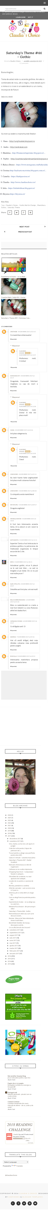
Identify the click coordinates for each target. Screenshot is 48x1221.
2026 (9, 815)
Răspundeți (13, 339)
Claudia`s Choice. (28, 1193)
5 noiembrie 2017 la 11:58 (27, 405)
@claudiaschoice (11, 1175)
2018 (9, 833)
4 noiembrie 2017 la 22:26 (24, 430)
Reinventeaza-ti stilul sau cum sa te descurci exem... (21, 915)
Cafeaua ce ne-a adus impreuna (20, 869)
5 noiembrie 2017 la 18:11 (23, 562)
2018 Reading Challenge (19, 1127)
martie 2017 (14, 948)
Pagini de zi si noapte (16, 1083)
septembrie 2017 (15, 933)
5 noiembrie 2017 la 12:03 (27, 452)
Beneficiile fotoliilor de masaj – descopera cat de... (20, 924)
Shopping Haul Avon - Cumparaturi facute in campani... (21, 873)
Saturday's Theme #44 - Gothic (20, 911)
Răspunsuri (16, 346)
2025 (9, 818)
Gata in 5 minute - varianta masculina (22, 858)
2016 (9, 956)
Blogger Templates (32, 1197)
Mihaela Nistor (15, 519)
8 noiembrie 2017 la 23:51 (26, 656)
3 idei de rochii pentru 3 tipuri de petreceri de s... (20, 849)
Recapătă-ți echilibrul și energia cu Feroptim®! (19, 1086)
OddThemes (14, 1197)
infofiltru (14, 505)
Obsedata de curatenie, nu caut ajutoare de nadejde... (20, 877)
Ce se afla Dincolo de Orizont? (19, 927)
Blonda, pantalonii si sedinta (19, 886)
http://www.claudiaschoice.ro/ (23, 182)
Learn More (21, 17)
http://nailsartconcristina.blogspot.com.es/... (28, 170)
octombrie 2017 (15, 930)
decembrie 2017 (15, 839)
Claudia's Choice (22, 352)
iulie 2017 (13, 938)
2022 (9, 823)
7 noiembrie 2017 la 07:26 (25, 637)
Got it (30, 17)
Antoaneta (14, 540)
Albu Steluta (15, 584)
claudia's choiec (12, 205)
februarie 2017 (15, 951)
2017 (9, 836)
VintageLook (12, 1092)
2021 (9, 825)
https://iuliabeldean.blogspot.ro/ (21, 188)
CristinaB (13, 331)
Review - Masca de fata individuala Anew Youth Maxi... (21, 919)
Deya (12, 562)
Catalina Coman (16, 621)
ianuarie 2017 (14, 953)
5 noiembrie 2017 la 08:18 (27, 491)
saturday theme (14, 207)
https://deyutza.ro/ (17, 194)
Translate (19, 1166)
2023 (9, 820)
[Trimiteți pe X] (17, 212)
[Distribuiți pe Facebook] (10, 212)
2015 (9, 959)
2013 (9, 964)
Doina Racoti (15, 376)
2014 (9, 961)
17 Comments (23, 63)
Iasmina (13, 637)
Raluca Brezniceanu (17, 600)
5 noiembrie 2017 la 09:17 (28, 505)
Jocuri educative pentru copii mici (19, 1078)
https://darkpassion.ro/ (20, 176)
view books (30, 1143)
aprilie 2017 (14, 946)
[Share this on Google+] (23, 212)
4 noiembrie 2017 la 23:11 (27, 474)
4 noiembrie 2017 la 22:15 (27, 331)
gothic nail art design (27, 205)
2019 (9, 831)
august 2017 (14, 935)
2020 (9, 828)
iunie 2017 (13, 940)
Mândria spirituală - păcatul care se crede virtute (19, 1095)
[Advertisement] (20, 726)
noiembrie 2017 (15, 841)
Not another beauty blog (17, 1076)
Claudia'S (16, 1134)
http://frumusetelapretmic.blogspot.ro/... (28, 153)
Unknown (14, 474)
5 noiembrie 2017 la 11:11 (28, 540)
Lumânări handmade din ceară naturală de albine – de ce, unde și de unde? (20, 1105)
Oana (12, 430)
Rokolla (13, 656)
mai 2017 (13, 943)
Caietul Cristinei (13, 1102)
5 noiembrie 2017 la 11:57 (27, 354)
